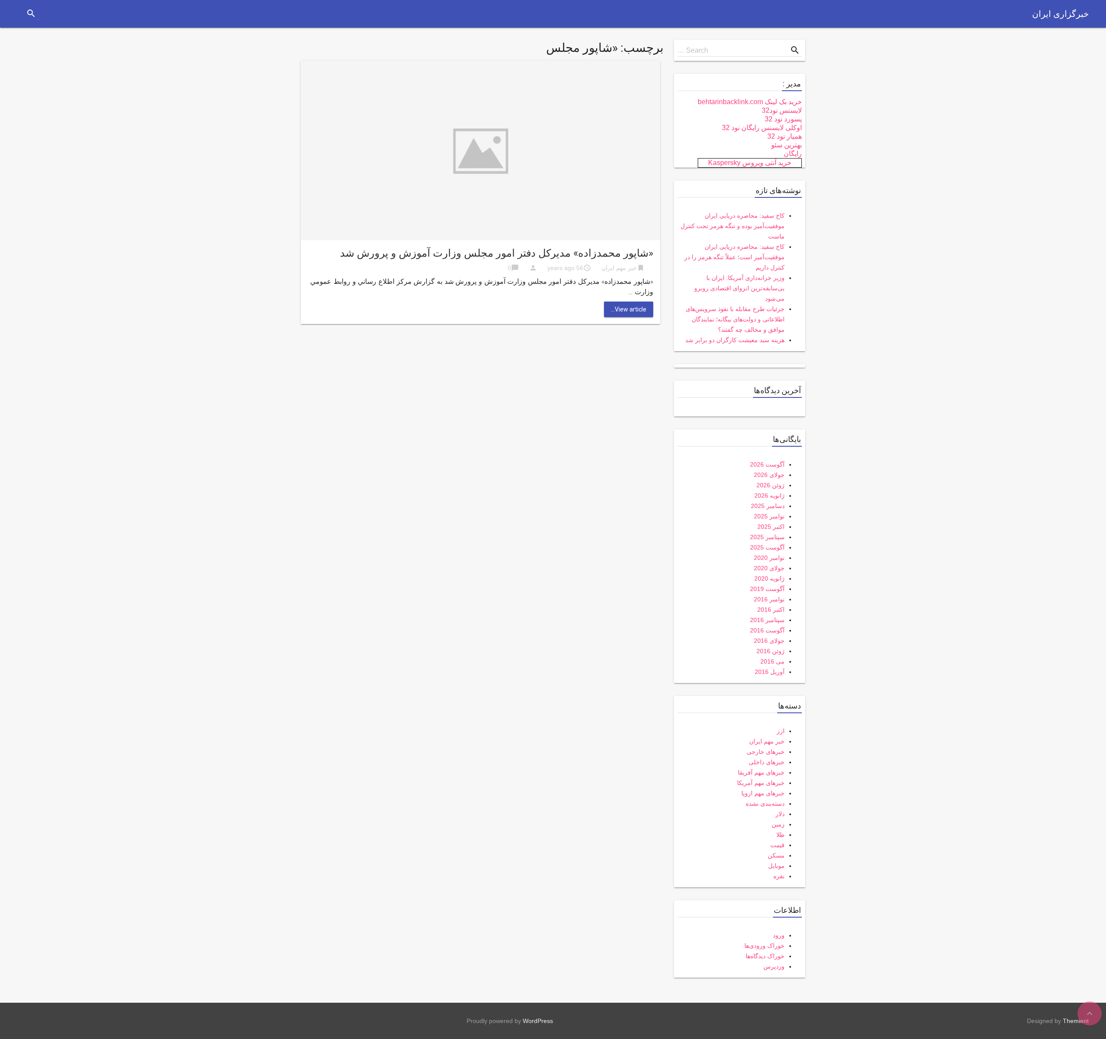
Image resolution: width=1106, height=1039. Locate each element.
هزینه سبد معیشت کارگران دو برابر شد (735, 340)
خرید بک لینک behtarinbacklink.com (750, 101)
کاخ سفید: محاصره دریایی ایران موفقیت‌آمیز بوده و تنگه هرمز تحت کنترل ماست (732, 226)
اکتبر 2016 (771, 609)
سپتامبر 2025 (767, 537)
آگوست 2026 (767, 464)
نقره (779, 876)
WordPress (538, 1020)
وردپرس (774, 966)
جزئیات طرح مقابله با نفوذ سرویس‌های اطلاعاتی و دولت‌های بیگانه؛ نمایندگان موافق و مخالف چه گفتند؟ (735, 319)
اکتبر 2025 (771, 526)
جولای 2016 (769, 640)
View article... (628, 309)
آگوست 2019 (767, 588)
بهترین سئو (786, 145)
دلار (780, 813)
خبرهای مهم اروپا (763, 793)
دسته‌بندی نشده (765, 803)
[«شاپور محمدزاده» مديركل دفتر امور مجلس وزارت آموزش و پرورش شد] (480, 149)
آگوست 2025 (767, 547)
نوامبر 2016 (769, 599)
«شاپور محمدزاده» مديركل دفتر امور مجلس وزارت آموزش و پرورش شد (496, 253)
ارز (781, 731)
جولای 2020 (769, 568)
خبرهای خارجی (766, 751)
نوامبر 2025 (769, 516)
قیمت (777, 845)
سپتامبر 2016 (767, 619)
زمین (778, 824)
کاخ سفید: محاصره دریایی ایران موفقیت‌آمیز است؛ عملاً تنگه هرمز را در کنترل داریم (734, 257)
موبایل (776, 865)
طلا (780, 834)
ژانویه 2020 (769, 578)
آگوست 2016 (767, 630)
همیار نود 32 (784, 136)
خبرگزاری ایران (1060, 14)
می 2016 (772, 661)
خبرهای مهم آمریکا (761, 782)
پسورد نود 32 (783, 119)
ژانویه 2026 (769, 495)
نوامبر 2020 (769, 557)
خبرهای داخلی (767, 762)
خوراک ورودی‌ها (764, 945)
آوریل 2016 (770, 671)
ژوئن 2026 (770, 485)
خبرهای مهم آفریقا (761, 772)
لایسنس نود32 (782, 110)
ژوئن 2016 (770, 651)
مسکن (776, 855)
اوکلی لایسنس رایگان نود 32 (762, 127)
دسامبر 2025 (768, 505)
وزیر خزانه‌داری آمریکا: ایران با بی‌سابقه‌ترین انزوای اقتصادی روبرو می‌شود (739, 288)
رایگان (793, 153)
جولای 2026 (769, 474)
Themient (1076, 1020)
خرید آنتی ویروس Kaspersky (749, 162)
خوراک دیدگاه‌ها (765, 956)
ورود (779, 935)
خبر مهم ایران (619, 267)
